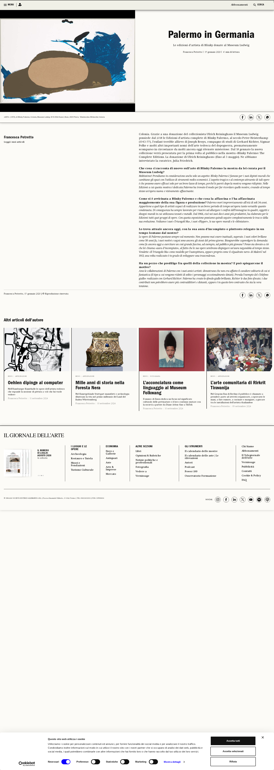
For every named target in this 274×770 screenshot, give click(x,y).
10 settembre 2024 (106, 403)
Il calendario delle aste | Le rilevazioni (202, 457)
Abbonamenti (239, 5)
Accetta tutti (233, 740)
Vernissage (142, 476)
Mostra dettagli (172, 762)
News (10, 376)
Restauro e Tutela (82, 458)
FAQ (244, 480)
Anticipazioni (21, 376)
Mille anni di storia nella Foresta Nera (99, 386)
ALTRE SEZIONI (144, 446)
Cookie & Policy (251, 475)
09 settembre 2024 (241, 406)
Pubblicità (248, 467)
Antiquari (111, 458)
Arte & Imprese (111, 468)
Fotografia (155, 376)
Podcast (190, 467)
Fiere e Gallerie (111, 452)
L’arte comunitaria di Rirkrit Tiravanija (238, 386)
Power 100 (191, 471)
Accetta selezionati (233, 751)
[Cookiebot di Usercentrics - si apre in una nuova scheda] (27, 763)
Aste (108, 462)
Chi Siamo (248, 446)
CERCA (260, 5)
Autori (188, 462)
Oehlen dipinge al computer (35, 383)
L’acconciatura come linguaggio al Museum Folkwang (164, 388)
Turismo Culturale (82, 470)
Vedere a (141, 471)
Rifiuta (233, 761)
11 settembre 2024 (39, 398)
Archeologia (78, 454)
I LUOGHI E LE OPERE (79, 448)
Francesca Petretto (17, 398)
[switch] (95, 761)
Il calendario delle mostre (201, 451)
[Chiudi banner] (263, 737)
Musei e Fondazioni (78, 464)
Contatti (247, 471)
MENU (11, 5)
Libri (138, 451)
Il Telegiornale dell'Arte (251, 456)
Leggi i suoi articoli (14, 142)
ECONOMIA (112, 446)
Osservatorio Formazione (200, 476)
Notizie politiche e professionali (147, 461)
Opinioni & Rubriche (148, 455)
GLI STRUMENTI (193, 446)
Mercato (111, 474)
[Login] (19, 5)
